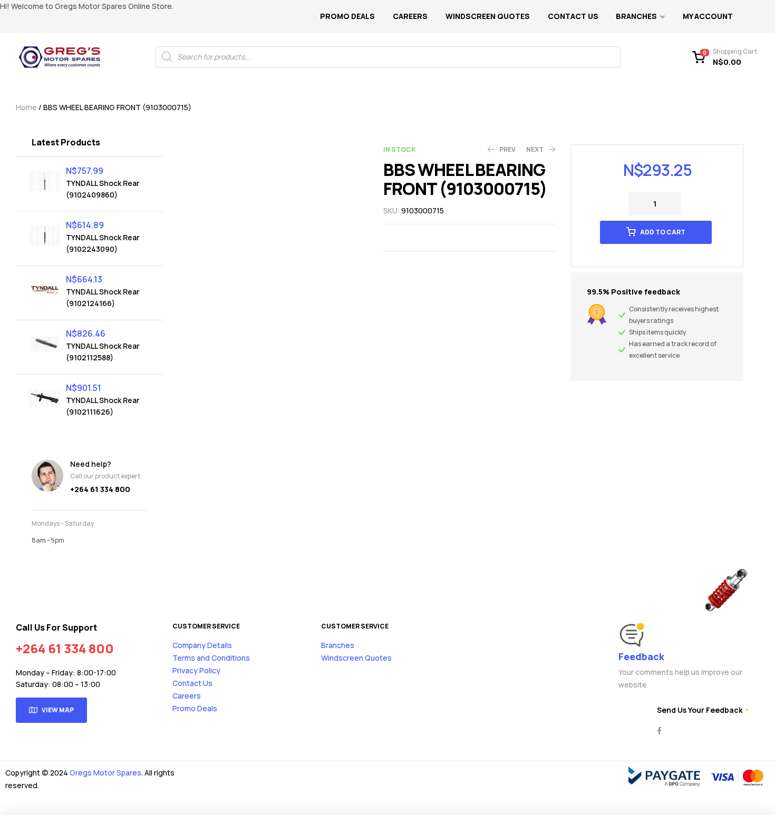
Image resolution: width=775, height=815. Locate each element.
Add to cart (662, 232)
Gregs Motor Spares (105, 773)
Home (26, 107)
